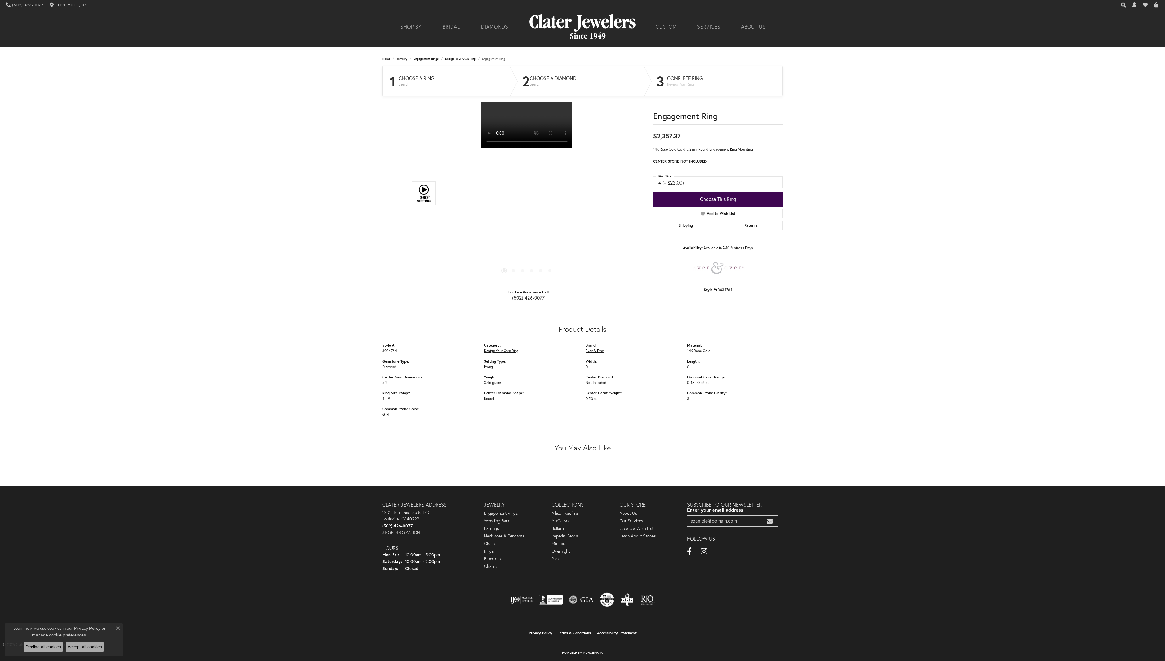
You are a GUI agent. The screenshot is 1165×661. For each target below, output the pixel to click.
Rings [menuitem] (489, 551)
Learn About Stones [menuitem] (638, 536)
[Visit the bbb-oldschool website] (627, 599)
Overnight (561, 551)
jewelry (402, 59)
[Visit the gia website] (581, 599)
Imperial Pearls (565, 536)
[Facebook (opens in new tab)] (689, 551)
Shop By (410, 27)
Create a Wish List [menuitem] (636, 528)
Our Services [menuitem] (631, 521)
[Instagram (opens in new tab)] (704, 551)
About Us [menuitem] (628, 513)
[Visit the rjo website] (647, 599)
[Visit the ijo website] (521, 599)
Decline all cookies (43, 646)
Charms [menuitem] (491, 566)
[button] (1123, 5)
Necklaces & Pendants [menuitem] (504, 536)
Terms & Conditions (574, 633)
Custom (666, 27)
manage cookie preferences (59, 634)
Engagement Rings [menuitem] (501, 513)
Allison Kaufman (566, 513)
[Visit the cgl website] (607, 599)
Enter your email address (715, 510)
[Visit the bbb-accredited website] (551, 599)
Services (709, 27)
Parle (556, 558)
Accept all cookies (85, 646)
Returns (751, 225)
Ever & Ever (595, 350)
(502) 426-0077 (528, 297)
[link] (24, 5)
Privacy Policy (540, 633)
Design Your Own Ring (460, 59)
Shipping (685, 225)
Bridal (451, 27)
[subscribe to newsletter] (770, 521)
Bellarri (558, 528)
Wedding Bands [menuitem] (498, 521)
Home (386, 59)
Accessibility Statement (617, 633)
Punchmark (593, 653)
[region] (527, 193)
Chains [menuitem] (490, 543)
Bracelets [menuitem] (492, 558)
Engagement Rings (426, 59)
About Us (753, 27)
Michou (558, 543)
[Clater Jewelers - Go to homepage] (582, 27)
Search (404, 84)
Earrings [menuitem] (491, 528)
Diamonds (494, 27)
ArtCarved (561, 521)
